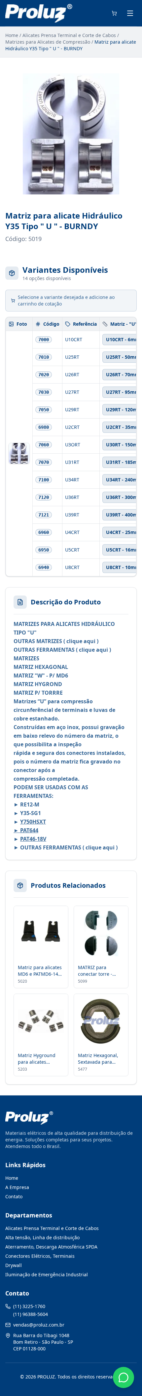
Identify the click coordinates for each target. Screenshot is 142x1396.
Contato (13, 1196)
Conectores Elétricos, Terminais (40, 1256)
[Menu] (130, 13)
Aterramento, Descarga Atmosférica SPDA (51, 1247)
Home (11, 35)
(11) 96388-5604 (30, 1314)
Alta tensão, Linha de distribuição (42, 1237)
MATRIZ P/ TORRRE (38, 692)
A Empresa (17, 1187)
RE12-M (29, 804)
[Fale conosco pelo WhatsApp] (123, 1377)
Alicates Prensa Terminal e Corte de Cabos (69, 35)
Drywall (13, 1265)
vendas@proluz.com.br (38, 1325)
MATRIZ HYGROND (38, 684)
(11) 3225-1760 (29, 1306)
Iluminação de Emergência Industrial (46, 1274)
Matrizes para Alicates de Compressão (47, 42)
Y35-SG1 (30, 813)
